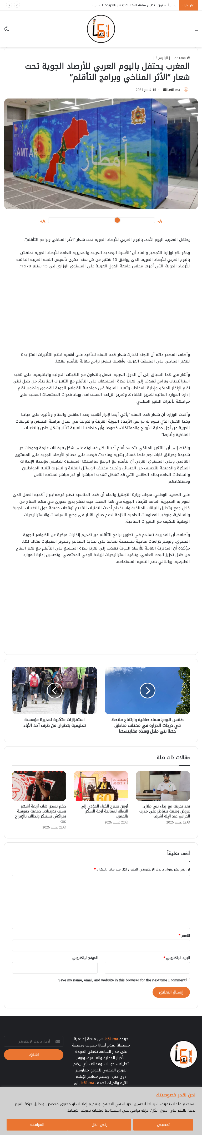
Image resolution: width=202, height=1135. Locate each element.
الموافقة (37, 1124)
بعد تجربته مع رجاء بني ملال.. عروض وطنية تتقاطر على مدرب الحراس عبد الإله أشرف (164, 811)
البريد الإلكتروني (176, 958)
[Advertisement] (101, 313)
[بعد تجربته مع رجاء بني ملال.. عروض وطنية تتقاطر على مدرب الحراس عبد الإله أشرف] (163, 786)
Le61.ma (174, 90)
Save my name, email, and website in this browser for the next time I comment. (121, 980)
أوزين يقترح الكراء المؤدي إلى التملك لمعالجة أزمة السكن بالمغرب (104, 811)
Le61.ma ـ (179, 58)
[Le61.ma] (101, 28)
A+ (43, 221)
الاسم (184, 935)
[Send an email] (164, 90)
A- (160, 221)
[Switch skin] (6, 31)
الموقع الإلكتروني (85, 958)
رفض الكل (100, 1124)
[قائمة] (195, 31)
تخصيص (163, 1124)
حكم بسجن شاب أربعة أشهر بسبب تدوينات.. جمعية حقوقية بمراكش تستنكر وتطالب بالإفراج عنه (40, 814)
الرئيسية (162, 58)
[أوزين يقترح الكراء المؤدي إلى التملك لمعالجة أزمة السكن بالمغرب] (101, 786)
